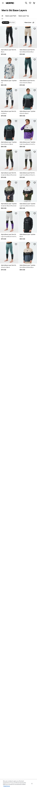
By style (12, 22)
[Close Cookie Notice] (32, 783)
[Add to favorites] (16, 28)
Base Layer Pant (11, 16)
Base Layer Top (24, 16)
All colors (6, 22)
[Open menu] (3, 3)
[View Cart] (34, 3)
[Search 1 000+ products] (26, 3)
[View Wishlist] (30, 3)
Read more (6, 786)
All (2, 16)
